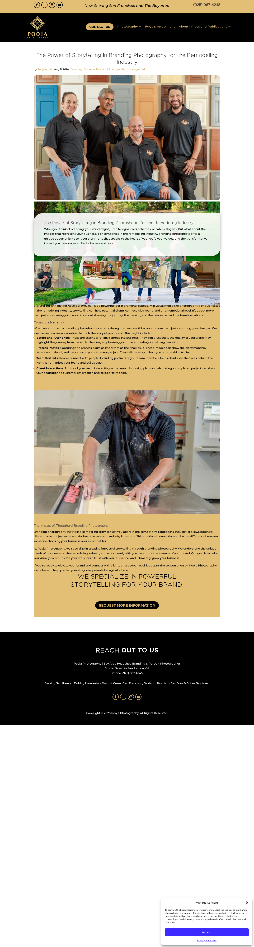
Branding (77, 69)
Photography (127, 26)
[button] (247, 902)
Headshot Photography (110, 69)
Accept (206, 932)
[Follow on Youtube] (60, 5)
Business (89, 69)
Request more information (127, 605)
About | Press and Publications (203, 26)
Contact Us (99, 27)
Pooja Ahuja (44, 69)
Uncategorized (135, 69)
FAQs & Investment (160, 26)
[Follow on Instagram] (52, 5)
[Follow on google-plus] (44, 5)
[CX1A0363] (151, 288)
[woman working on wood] (200, 288)
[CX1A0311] (102, 288)
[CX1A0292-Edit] (53, 288)
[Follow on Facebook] (37, 5)
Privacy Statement (207, 940)
